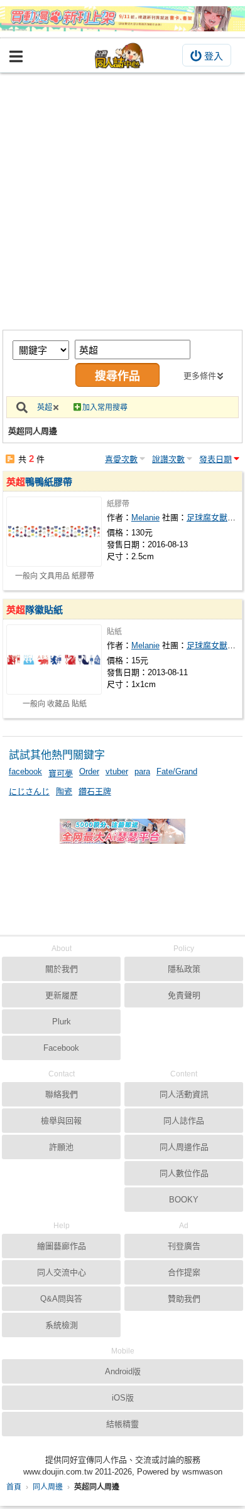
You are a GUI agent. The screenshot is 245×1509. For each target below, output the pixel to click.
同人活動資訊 (184, 1094)
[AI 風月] (122, 836)
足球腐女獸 (207, 517)
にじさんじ (29, 791)
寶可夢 (60, 773)
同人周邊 (48, 1487)
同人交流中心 (61, 1272)
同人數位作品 (184, 1173)
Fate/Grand (176, 771)
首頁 (13, 1487)
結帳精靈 (122, 1424)
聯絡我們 (61, 1094)
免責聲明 (184, 995)
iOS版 (123, 1397)
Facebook (61, 1048)
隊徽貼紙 (34, 609)
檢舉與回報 (61, 1120)
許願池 (61, 1147)
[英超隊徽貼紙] (54, 659)
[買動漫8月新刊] (122, 19)
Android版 (123, 1371)
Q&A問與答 (61, 1298)
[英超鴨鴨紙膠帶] (54, 532)
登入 (213, 56)
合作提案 (184, 1272)
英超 (44, 407)
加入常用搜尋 (105, 407)
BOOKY (184, 1199)
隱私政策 (184, 969)
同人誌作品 (183, 1120)
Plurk (61, 1021)
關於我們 (61, 969)
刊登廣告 (184, 1246)
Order (89, 771)
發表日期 (215, 459)
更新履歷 (61, 995)
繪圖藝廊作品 (61, 1246)
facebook (25, 771)
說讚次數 (168, 459)
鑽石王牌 (95, 791)
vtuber (117, 771)
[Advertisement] (122, 201)
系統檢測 (61, 1325)
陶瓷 (64, 791)
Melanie (145, 517)
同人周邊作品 (184, 1147)
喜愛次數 (121, 459)
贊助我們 (184, 1298)
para (142, 771)
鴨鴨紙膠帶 (39, 481)
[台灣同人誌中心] (119, 55)
